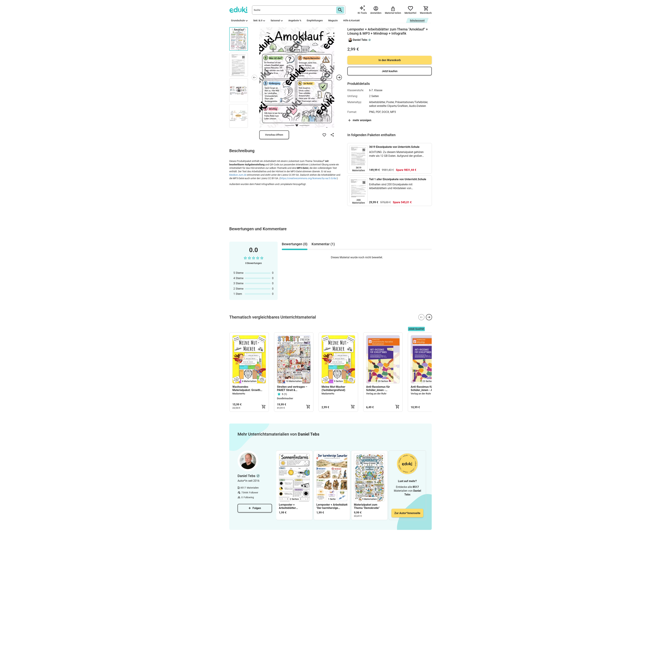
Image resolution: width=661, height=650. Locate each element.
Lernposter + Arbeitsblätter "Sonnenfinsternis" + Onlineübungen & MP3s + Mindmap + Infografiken (293, 506)
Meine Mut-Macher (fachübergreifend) (333, 388)
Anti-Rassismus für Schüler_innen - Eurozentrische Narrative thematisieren (381, 388)
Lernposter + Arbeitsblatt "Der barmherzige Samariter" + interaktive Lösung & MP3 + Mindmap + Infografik (331, 506)
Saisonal (275, 20)
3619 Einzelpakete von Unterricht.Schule (394, 147)
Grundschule (238, 20)
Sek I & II (257, 20)
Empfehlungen (315, 20)
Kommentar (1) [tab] (323, 244)
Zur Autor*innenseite (407, 513)
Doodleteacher (285, 398)
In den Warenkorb (390, 60)
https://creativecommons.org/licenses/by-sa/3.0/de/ (308, 178)
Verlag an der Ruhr (376, 393)
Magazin (333, 20)
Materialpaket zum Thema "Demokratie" (367, 506)
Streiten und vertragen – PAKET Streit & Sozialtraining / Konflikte (292, 388)
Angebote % (294, 20)
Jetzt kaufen (389, 71)
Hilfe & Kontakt (351, 20)
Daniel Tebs (360, 39)
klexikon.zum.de (237, 174)
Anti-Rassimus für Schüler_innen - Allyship (425, 388)
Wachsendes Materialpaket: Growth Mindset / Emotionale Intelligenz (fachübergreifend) (246, 388)
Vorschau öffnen (274, 134)
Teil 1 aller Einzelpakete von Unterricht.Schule (397, 179)
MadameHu (238, 393)
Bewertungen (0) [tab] (294, 244)
